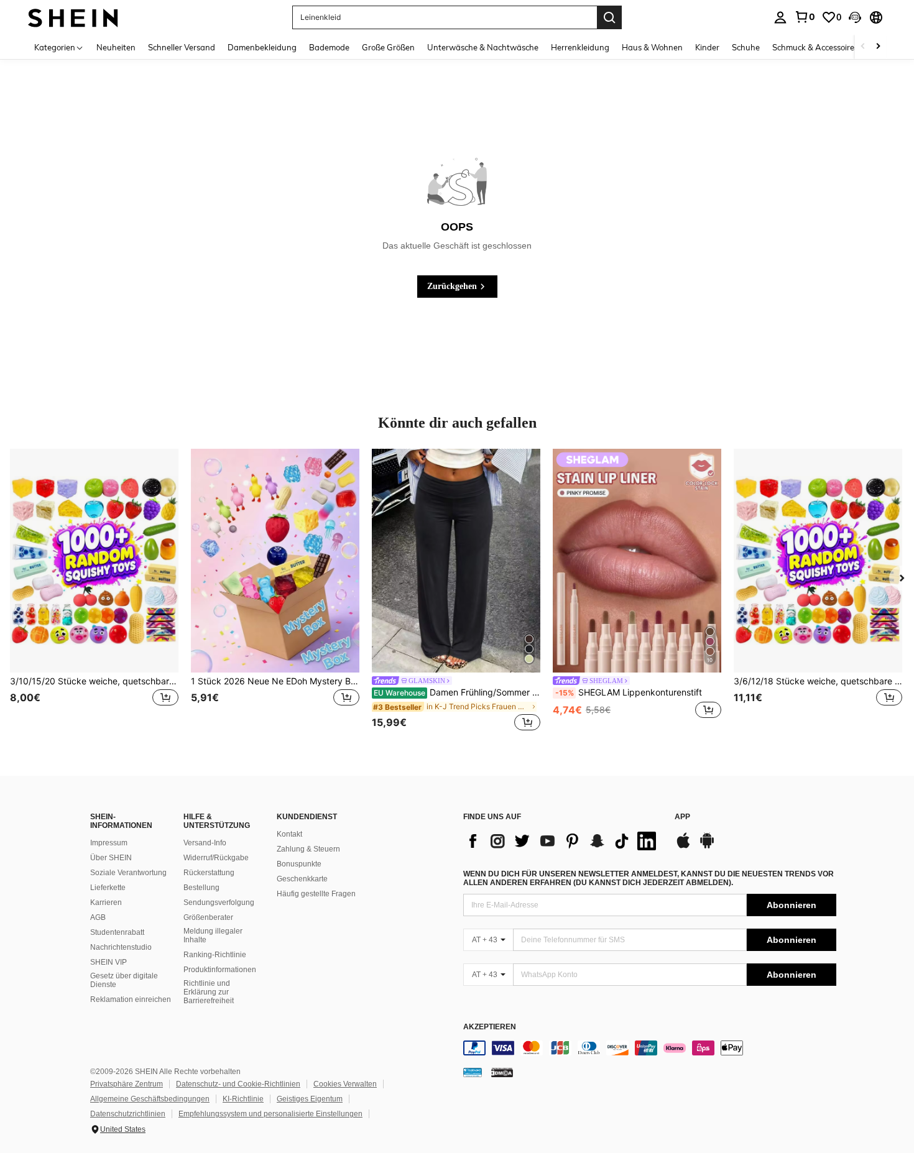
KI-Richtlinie (243, 1099)
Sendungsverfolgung (218, 902)
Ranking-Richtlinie (214, 954)
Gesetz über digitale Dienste (124, 980)
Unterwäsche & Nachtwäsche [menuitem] (482, 47)
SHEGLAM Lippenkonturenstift (628, 692)
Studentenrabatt (117, 932)
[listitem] (94, 591)
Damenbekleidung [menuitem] (262, 47)
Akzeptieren (489, 1027)
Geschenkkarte (302, 879)
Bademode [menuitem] (329, 47)
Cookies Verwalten (345, 1084)
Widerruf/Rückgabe (216, 857)
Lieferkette (108, 887)
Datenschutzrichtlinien (127, 1113)
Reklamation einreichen (130, 999)
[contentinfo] (649, 1047)
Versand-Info (204, 842)
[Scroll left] (863, 47)
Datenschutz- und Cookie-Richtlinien (238, 1084)
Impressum (108, 842)
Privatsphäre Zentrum (126, 1084)
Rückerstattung (208, 872)
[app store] (683, 846)
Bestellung (201, 887)
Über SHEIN (111, 857)
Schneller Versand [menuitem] (181, 47)
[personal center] (780, 17)
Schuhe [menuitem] (746, 47)
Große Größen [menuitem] (388, 47)
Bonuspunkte (299, 864)
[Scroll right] (878, 47)
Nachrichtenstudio (121, 947)
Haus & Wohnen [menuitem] (652, 47)
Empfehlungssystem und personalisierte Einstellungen (270, 1113)
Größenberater (208, 917)
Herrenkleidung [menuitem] (580, 47)
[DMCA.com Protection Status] (502, 1072)
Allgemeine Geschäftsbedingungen (150, 1099)
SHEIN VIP (108, 962)
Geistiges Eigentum (310, 1099)
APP (682, 817)
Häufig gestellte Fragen (316, 893)
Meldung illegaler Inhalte (212, 935)
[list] (562, 841)
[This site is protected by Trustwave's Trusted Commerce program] (472, 1072)
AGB (98, 917)
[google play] (707, 846)
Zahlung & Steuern (308, 849)
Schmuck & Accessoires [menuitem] (815, 47)
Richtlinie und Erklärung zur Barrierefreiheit (208, 992)
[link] (804, 16)
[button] (854, 17)
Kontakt (289, 834)
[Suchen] (609, 17)
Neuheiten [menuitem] (116, 47)
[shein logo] (73, 17)
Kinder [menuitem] (707, 47)
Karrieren (106, 902)
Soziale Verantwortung (128, 872)
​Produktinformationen (219, 969)
